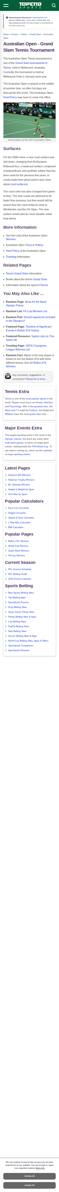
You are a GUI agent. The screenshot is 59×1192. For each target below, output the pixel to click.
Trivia (28, 245)
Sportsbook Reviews (18, 650)
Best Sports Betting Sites (21, 593)
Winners (11, 239)
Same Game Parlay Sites (21, 612)
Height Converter (17, 513)
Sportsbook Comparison (20, 645)
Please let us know (35, 379)
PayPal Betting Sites (18, 626)
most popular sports (36, 398)
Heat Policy (10, 97)
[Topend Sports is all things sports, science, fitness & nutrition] (30, 5)
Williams (9, 414)
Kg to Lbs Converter (18, 508)
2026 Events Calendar (19, 579)
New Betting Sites (17, 631)
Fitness (39, 402)
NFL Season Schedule (19, 569)
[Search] (54, 5)
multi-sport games (14, 442)
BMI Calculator (15, 527)
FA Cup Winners (16, 555)
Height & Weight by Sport (21, 489)
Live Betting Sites (17, 621)
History (39, 245)
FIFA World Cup (40, 446)
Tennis (24, 34)
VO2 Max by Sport (17, 494)
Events (14, 34)
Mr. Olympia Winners (19, 484)
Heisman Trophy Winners (21, 480)
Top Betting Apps (17, 597)
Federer (33, 410)
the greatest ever (39, 406)
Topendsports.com (39, 18)
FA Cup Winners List (35, 311)
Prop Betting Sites (17, 607)
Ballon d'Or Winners (18, 541)
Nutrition (48, 402)
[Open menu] (6, 5)
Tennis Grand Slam (17, 273)
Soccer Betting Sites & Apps (22, 636)
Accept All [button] (29, 1185)
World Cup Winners (18, 546)
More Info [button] (40, 1168)
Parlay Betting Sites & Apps (22, 617)
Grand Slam (35, 34)
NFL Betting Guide (17, 574)
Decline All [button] (30, 1176)
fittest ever (10, 410)
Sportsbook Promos (18, 602)
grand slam (35, 414)
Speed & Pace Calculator (21, 518)
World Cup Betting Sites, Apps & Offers (28, 641)
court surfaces (18, 184)
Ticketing (11, 256)
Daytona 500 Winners (19, 475)
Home (6, 34)
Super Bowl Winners (18, 550)
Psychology (15, 406)
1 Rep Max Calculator (19, 522)
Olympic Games (13, 439)
